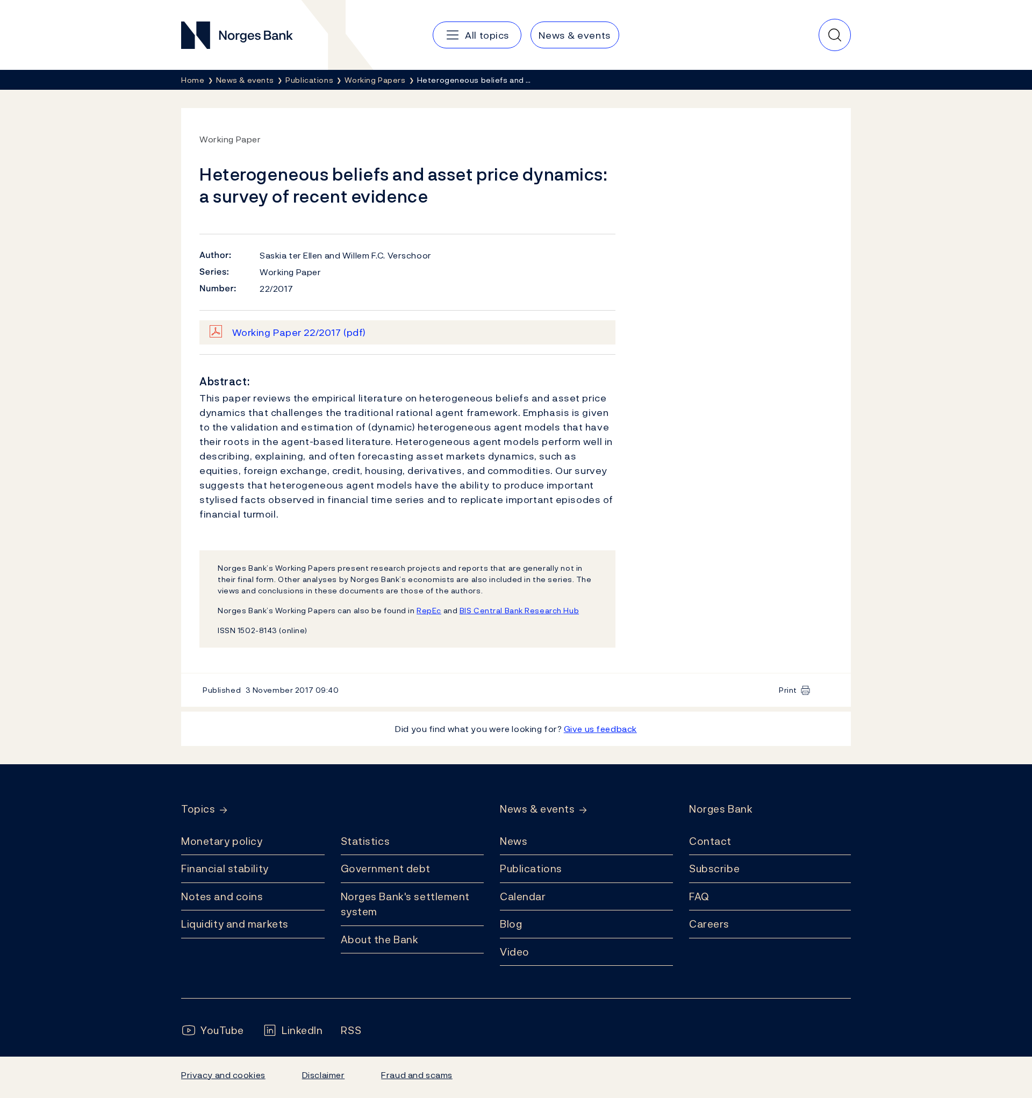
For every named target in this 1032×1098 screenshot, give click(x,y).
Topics (198, 809)
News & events (537, 809)
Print (788, 689)
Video (514, 951)
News (513, 841)
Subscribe (714, 868)
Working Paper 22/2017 (299, 332)
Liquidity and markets (235, 923)
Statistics (365, 841)
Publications (531, 868)
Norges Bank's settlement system (405, 904)
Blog (511, 923)
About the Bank (380, 939)
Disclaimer (323, 1074)
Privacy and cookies (223, 1074)
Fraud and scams (416, 1074)
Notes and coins (222, 896)
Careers (709, 923)
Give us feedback (600, 729)
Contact (710, 841)
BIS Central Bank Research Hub (519, 610)
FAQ (699, 896)
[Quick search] (835, 35)
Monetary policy (221, 841)
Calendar (523, 896)
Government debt (386, 868)
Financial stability (225, 868)
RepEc (429, 610)
